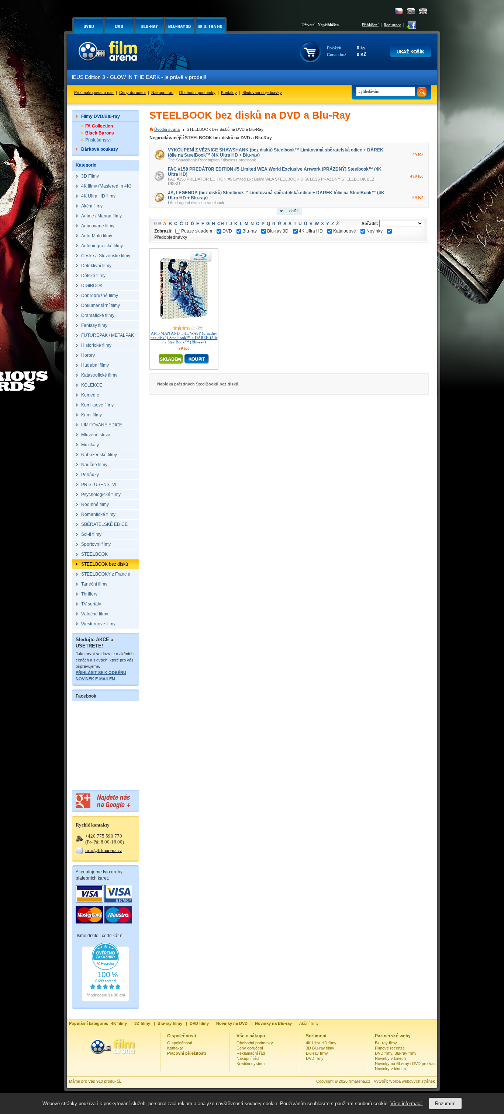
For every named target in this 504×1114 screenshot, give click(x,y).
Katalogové (344, 231)
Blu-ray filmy (317, 1053)
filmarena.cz (359, 1081)
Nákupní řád (162, 92)
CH (220, 223)
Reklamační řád (251, 1053)
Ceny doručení (132, 92)
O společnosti (179, 1043)
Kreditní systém (251, 1063)
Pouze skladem (196, 231)
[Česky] (398, 11)
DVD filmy (315, 1058)
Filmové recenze (390, 1048)
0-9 (157, 223)
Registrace (392, 24)
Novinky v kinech (390, 1058)
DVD (227, 231)
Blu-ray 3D (278, 231)
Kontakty (229, 92)
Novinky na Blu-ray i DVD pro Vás (405, 1063)
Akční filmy (309, 1023)
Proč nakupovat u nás (94, 92)
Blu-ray (249, 231)
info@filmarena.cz (103, 850)
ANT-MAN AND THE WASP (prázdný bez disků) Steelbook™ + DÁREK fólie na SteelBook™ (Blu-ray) (184, 337)
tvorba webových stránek (412, 1081)
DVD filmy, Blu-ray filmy (396, 1053)
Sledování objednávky (262, 92)
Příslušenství (98, 140)
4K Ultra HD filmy (321, 1043)
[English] (423, 11)
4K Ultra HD (311, 231)
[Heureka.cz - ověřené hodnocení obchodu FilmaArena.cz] (106, 1000)
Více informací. (406, 1103)
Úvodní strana (167, 129)
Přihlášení (370, 24)
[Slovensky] (410, 11)
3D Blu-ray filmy (320, 1048)
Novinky (374, 231)
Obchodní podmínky (197, 92)
